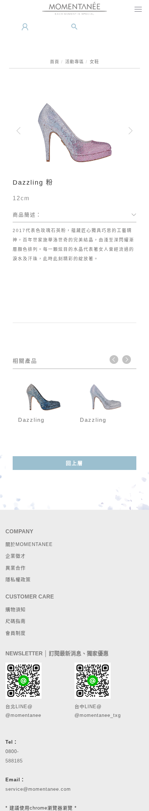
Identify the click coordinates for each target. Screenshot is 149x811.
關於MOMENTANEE (29, 544)
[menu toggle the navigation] (137, 10)
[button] (74, 27)
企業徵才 (15, 556)
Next (126, 359)
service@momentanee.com (38, 789)
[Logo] (74, 8)
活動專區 (74, 61)
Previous (114, 359)
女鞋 (94, 61)
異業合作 (15, 568)
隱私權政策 (18, 579)
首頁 (54, 61)
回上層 (74, 463)
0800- (12, 751)
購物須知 (15, 609)
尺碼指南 (15, 621)
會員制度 (15, 633)
